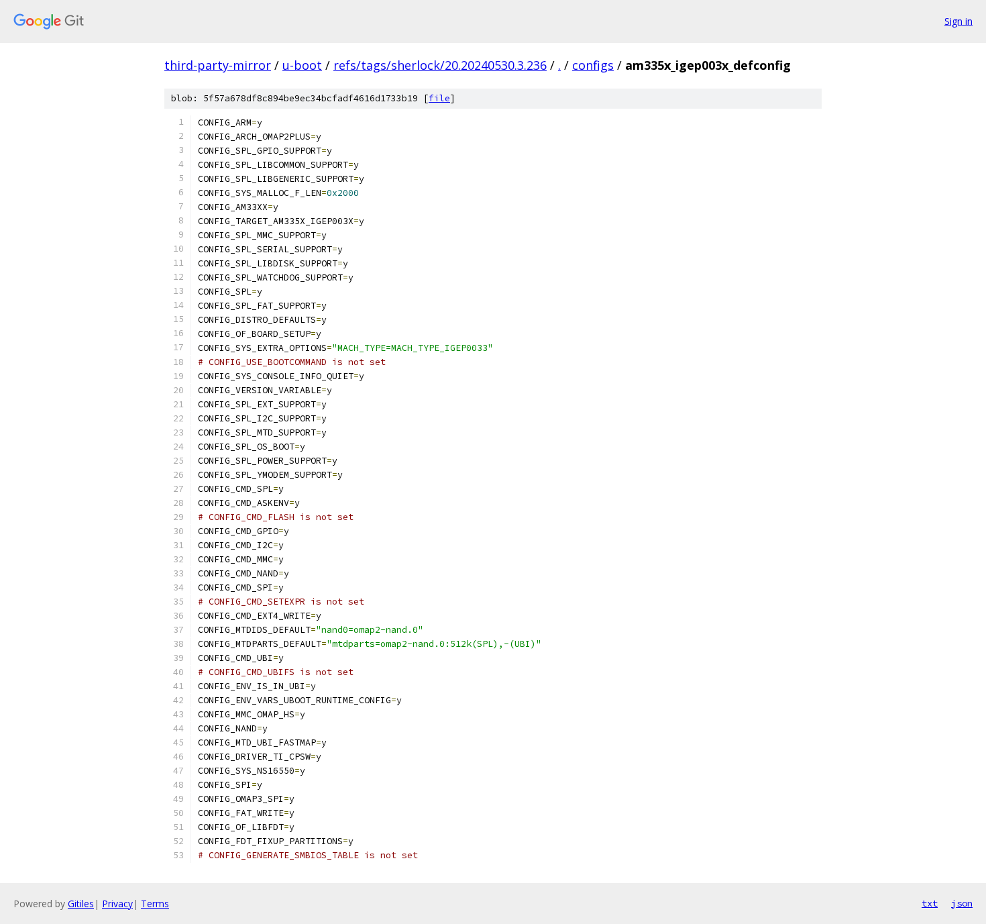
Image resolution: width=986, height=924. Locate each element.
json (962, 903)
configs (593, 65)
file (439, 98)
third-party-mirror (217, 65)
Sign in (958, 21)
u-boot (302, 65)
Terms (155, 903)
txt (930, 903)
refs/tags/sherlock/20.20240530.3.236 (440, 65)
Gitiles (81, 903)
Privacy (117, 903)
